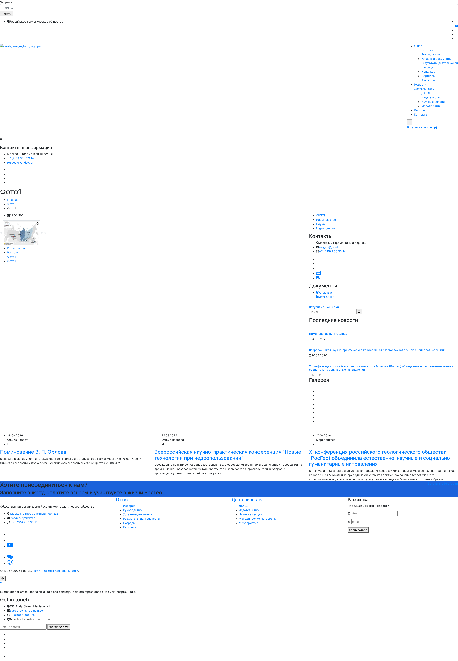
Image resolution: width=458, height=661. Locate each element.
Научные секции (433, 101)
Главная (12, 199)
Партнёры (428, 76)
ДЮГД (425, 93)
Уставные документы (436, 58)
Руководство (430, 54)
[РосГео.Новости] (456, 38)
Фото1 (11, 256)
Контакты (428, 80)
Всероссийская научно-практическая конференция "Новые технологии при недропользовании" (377, 350)
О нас (418, 46)
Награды (427, 67)
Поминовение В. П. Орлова (328, 333)
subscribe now (59, 627)
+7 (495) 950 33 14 (20, 158)
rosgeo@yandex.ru (20, 162)
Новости (420, 84)
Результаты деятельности (439, 63)
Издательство (431, 97)
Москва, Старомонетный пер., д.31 (35, 513)
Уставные (325, 292)
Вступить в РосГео (420, 127)
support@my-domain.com (27, 610)
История (427, 50)
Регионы (420, 110)
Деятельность (424, 89)
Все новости (16, 248)
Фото (10, 204)
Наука (320, 224)
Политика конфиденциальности (55, 570)
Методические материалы (257, 518)
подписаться (358, 530)
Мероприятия (431, 106)
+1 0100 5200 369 (22, 615)
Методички (326, 297)
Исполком (428, 71)
